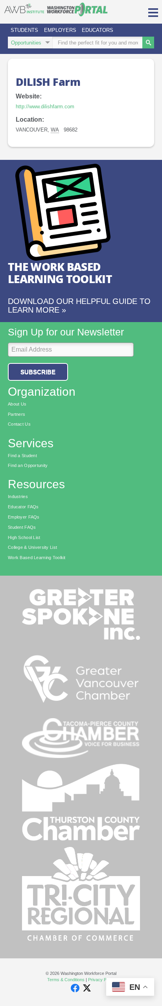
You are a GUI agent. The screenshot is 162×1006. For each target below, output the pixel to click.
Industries (18, 496)
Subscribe (37, 372)
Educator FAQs (23, 506)
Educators (97, 30)
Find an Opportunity (28, 465)
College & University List (32, 547)
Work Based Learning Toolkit (37, 557)
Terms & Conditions (66, 979)
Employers (60, 30)
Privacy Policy (101, 979)
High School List (24, 537)
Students (24, 30)
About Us (17, 404)
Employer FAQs (24, 517)
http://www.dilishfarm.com (45, 106)
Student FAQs (22, 527)
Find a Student (22, 455)
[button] (153, 12)
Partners (16, 414)
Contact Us (19, 424)
